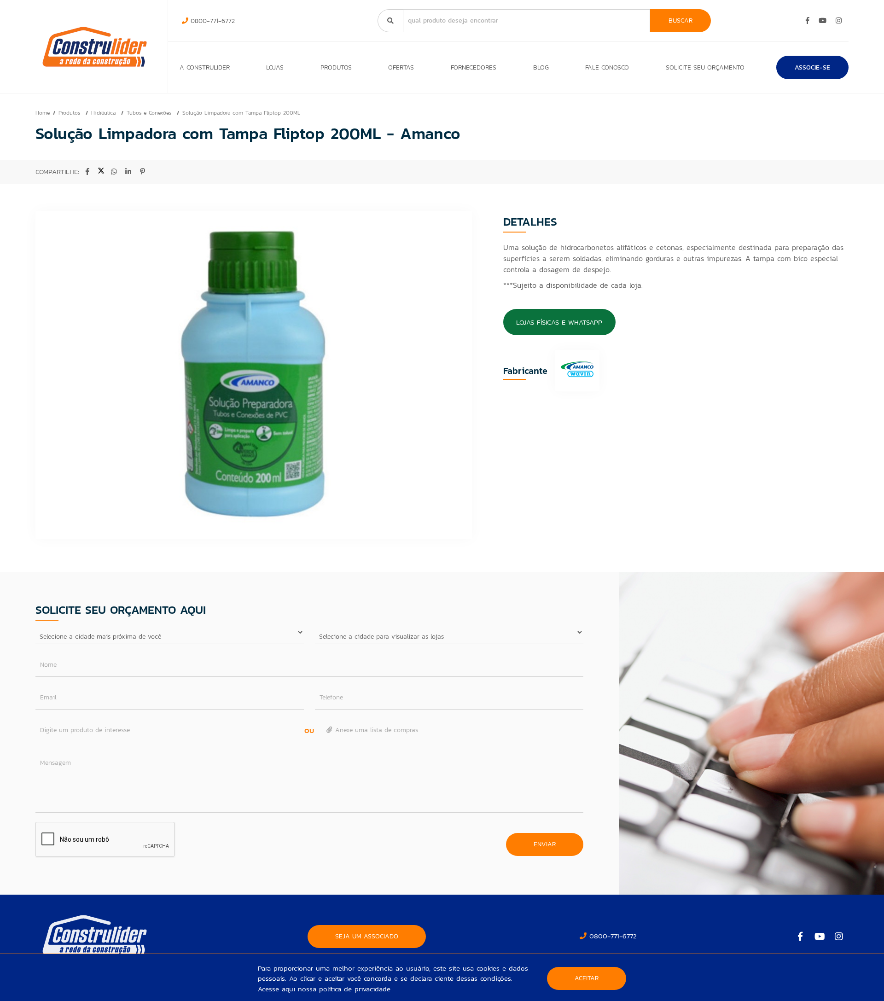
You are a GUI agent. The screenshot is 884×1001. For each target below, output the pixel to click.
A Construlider (205, 67)
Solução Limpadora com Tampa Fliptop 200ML (241, 113)
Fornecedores (473, 67)
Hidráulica (104, 113)
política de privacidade (354, 989)
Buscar (680, 20)
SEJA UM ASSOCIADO (366, 936)
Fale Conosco (607, 67)
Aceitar (587, 978)
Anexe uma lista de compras (375, 730)
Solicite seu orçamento (705, 67)
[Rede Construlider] (94, 46)
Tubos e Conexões (150, 113)
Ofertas (401, 67)
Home (42, 113)
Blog (541, 67)
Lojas (275, 67)
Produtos (336, 67)
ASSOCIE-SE (812, 67)
